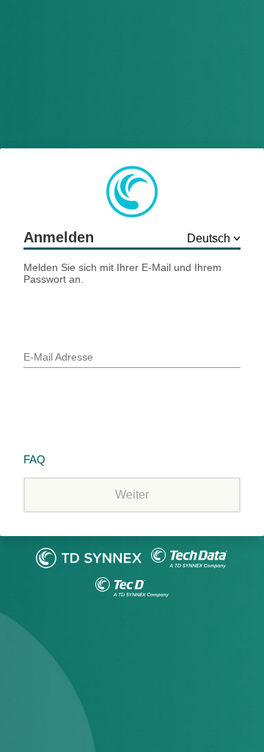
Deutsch (210, 238)
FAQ (34, 459)
